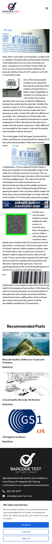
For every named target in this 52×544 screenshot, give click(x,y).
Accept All (26, 525)
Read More (8, 367)
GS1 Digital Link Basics (14, 437)
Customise (26, 532)
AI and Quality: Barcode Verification (21, 399)
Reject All (26, 538)
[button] (47, 8)
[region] (26, 522)
